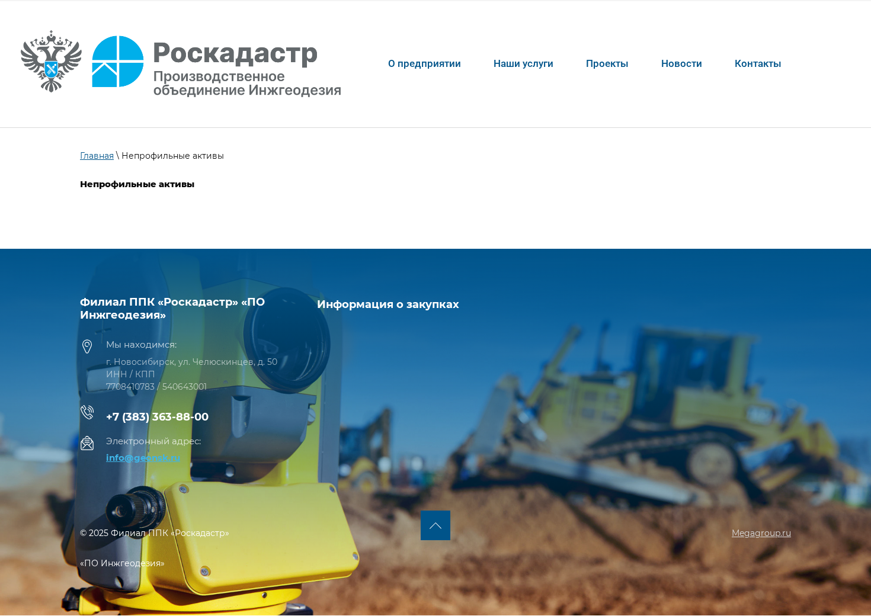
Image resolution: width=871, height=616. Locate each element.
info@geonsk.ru (143, 457)
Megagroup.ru (761, 533)
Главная (97, 155)
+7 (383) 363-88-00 (157, 417)
